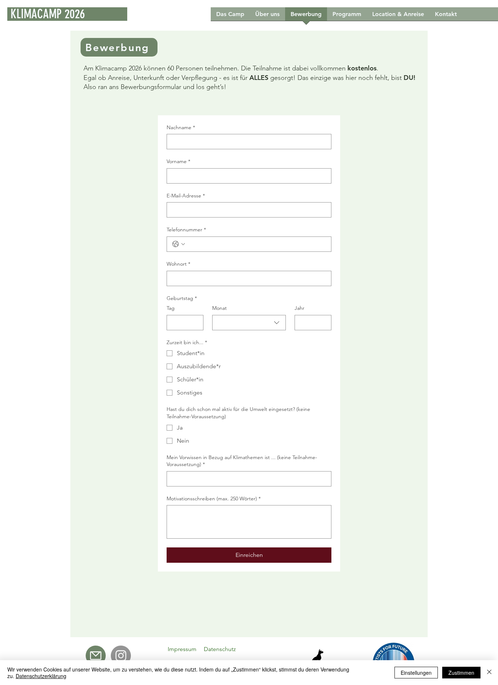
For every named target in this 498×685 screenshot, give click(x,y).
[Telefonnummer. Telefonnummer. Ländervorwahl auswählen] (178, 244)
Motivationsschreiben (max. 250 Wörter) (214, 498)
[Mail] (96, 656)
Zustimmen (461, 672)
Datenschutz (220, 649)
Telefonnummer (186, 229)
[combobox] (249, 322)
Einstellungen (416, 672)
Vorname (178, 161)
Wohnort (178, 264)
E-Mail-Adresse (186, 195)
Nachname (181, 127)
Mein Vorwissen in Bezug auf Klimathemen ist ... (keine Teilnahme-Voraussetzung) (242, 461)
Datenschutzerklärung (41, 676)
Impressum (182, 649)
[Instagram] (121, 656)
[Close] (489, 672)
